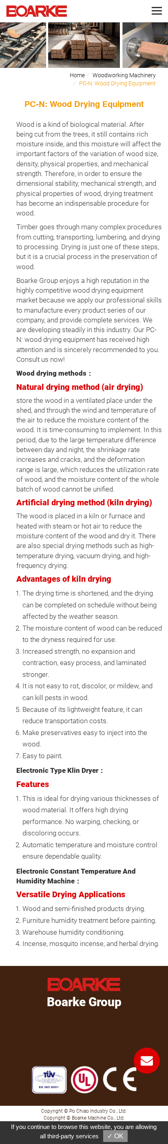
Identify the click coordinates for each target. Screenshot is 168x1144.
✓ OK (115, 1136)
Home (77, 75)
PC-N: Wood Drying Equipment (117, 83)
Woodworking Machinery (124, 75)
